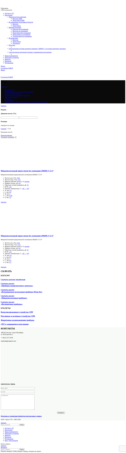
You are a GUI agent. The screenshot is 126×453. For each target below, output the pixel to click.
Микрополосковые (15, 27)
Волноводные (13, 38)
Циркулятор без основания (22, 33)
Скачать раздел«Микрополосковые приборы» (14, 297)
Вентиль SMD (17, 19)
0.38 (10, 195)
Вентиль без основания (20, 29)
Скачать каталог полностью (13, 279)
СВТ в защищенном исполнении (15, 324)
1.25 (10, 187)
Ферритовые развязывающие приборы (17, 320)
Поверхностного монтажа (17, 17)
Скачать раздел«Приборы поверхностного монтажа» (17, 285)
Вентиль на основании (20, 31)
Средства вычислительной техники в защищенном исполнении (30, 52)
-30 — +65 (25, 188)
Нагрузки (12, 45)
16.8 (18, 178)
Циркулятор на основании (21, 34)
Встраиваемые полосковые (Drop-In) (21, 22)
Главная (3, 129)
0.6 (19, 183)
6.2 (11, 190)
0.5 (10, 260)
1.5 (10, 197)
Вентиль (15, 24)
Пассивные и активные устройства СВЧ (18, 316)
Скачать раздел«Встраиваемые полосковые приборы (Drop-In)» (21, 291)
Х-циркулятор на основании (22, 36)
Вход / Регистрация (11, 440)
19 (27, 185)
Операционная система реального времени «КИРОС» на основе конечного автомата (37, 49)
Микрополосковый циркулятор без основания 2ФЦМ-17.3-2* (27, 171)
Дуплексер (16, 43)
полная (27, 181)
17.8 (19, 180)
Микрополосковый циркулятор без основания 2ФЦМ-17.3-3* (27, 236)
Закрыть (3, 106)
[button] (3, 202)
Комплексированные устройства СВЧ (17, 312)
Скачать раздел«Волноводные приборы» (12, 303)
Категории (4, 87)
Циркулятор (17, 26)
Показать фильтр (6, 135)
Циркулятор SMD (19, 20)
